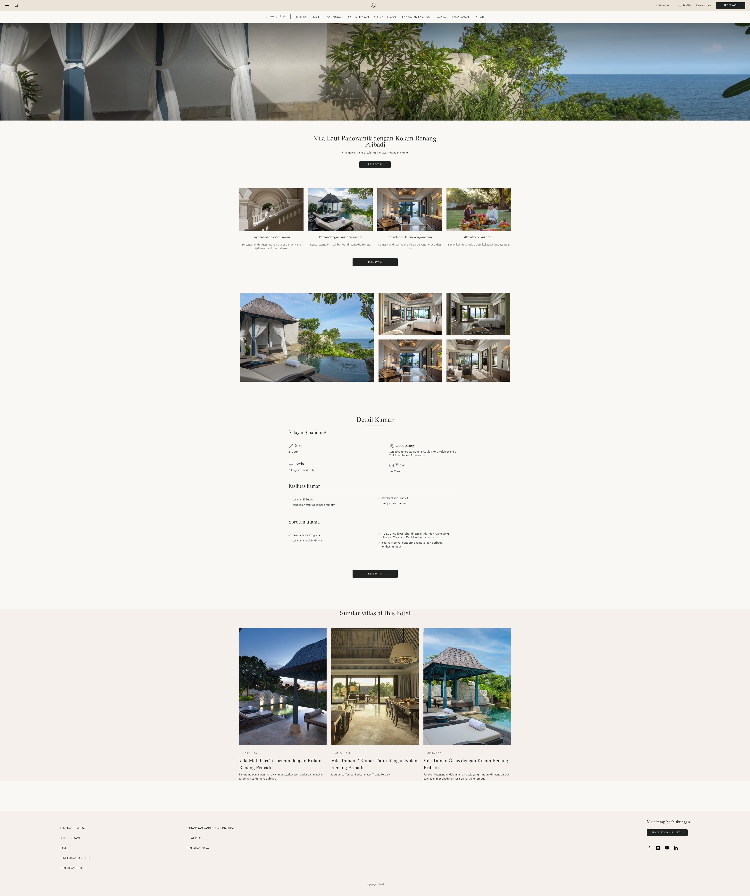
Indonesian (663, 5)
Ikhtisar (302, 17)
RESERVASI (731, 5)
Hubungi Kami (70, 838)
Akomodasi (335, 17)
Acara (441, 17)
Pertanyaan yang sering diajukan (211, 828)
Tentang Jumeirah (73, 828)
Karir (64, 848)
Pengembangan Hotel (76, 858)
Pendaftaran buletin (667, 833)
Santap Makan (358, 17)
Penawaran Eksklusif (416, 17)
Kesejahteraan (385, 17)
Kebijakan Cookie (73, 868)
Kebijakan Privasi (198, 848)
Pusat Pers (194, 838)
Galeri (317, 17)
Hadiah (479, 17)
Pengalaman (460, 17)
